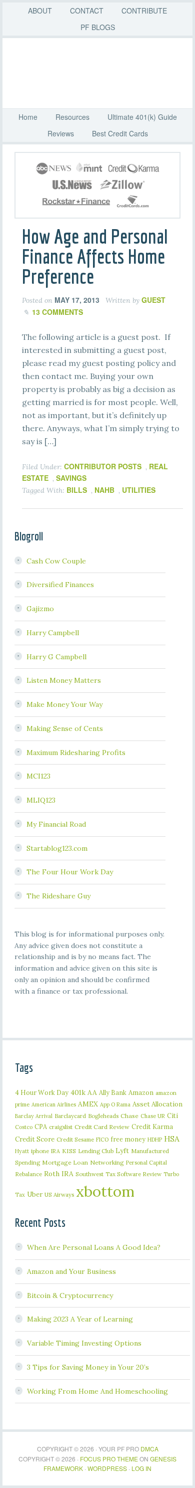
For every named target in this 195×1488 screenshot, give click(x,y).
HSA (172, 1139)
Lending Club (96, 1151)
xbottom (105, 1191)
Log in (142, 1468)
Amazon (141, 1092)
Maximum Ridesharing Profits (76, 752)
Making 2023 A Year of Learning (80, 1319)
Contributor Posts (103, 466)
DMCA (149, 1448)
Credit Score (34, 1139)
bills (76, 490)
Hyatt (22, 1151)
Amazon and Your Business (71, 1271)
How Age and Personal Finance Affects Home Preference (95, 256)
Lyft (122, 1150)
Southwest (90, 1174)
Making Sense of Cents (64, 728)
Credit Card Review (102, 1127)
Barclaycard (70, 1116)
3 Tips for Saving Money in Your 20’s (88, 1367)
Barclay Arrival (33, 1116)
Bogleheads (103, 1116)
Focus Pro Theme (109, 1458)
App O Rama (115, 1104)
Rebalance (28, 1174)
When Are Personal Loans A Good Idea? (93, 1247)
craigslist (60, 1127)
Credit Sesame (75, 1139)
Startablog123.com (57, 848)
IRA (55, 1151)
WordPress (107, 1468)
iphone (40, 1151)
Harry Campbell (52, 632)
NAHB (104, 490)
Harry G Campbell (56, 656)
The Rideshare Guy (58, 895)
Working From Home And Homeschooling (97, 1391)
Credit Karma (152, 1127)
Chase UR (152, 1116)
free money (128, 1139)
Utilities (139, 490)
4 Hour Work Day (41, 1092)
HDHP (155, 1139)
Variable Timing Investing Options (84, 1343)
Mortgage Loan (65, 1162)
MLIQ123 (41, 800)
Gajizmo (40, 608)
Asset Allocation (157, 1104)
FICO (102, 1139)
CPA (40, 1127)
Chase (129, 1116)
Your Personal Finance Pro (102, 73)
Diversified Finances (60, 584)
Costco (23, 1127)
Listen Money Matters (63, 680)
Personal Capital (146, 1162)
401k (78, 1092)
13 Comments (57, 312)
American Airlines (54, 1104)
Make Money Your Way (64, 704)
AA (92, 1092)
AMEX (88, 1103)
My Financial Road (56, 824)
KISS (69, 1151)
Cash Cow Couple (56, 561)
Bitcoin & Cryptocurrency (70, 1295)
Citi (172, 1115)
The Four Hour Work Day (69, 871)
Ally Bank (112, 1092)
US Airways (59, 1194)
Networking (107, 1162)
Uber (34, 1194)
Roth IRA (59, 1173)
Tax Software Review (134, 1174)
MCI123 (38, 776)
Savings (71, 478)
